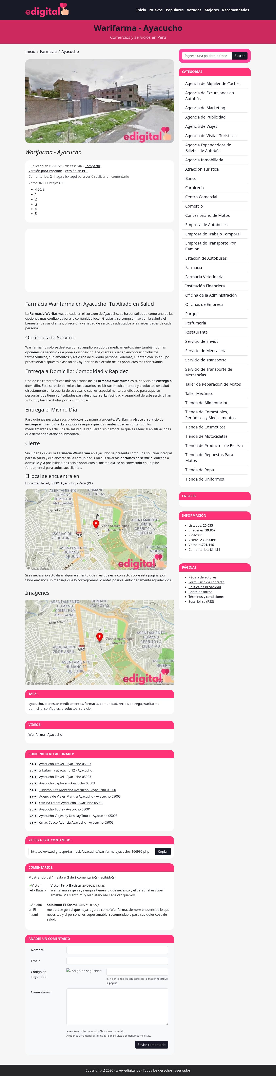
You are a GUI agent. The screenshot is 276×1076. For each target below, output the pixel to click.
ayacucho (35, 703)
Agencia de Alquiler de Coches (212, 83)
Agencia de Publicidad (205, 117)
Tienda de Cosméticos (205, 427)
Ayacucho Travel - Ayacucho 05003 (65, 764)
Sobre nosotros (200, 592)
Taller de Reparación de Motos (213, 384)
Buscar (239, 56)
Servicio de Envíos (201, 341)
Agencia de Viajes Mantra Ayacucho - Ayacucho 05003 (80, 796)
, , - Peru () (59, 483)
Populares (175, 9)
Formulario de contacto (206, 582)
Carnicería (194, 187)
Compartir (92, 166)
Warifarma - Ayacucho (45, 734)
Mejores (212, 9)
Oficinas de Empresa (204, 304)
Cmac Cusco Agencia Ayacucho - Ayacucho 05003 (76, 822)
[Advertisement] (99, 260)
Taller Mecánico (199, 393)
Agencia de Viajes (201, 126)
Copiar (163, 851)
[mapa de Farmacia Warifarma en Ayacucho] (96, 529)
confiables (52, 708)
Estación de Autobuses (206, 258)
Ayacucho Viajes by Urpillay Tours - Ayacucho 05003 (78, 816)
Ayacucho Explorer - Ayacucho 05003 (67, 783)
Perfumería (195, 323)
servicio (85, 708)
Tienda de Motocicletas (206, 436)
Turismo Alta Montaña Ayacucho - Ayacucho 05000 (77, 790)
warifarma (151, 703)
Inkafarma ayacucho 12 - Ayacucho (65, 770)
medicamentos (71, 703)
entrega (136, 703)
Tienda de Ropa (199, 469)
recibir (123, 703)
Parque (192, 313)
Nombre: (37, 950)
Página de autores (202, 577)
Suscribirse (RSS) (201, 601)
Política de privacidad (205, 587)
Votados (194, 9)
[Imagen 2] (107, 679)
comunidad (108, 703)
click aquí (70, 176)
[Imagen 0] (92, 679)
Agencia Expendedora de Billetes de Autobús (208, 147)
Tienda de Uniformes (204, 479)
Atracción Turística (202, 169)
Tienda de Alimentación (207, 402)
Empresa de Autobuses (206, 224)
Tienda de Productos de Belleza (214, 445)
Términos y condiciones (206, 596)
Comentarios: (41, 992)
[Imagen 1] (100, 679)
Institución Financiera (205, 286)
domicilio (35, 708)
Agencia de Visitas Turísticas (210, 135)
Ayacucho (70, 51)
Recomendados (235, 9)
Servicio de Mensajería (205, 350)
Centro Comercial (201, 196)
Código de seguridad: (39, 974)
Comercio (194, 206)
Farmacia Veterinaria (204, 276)
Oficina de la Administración (211, 295)
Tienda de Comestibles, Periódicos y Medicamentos (210, 414)
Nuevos (156, 9)
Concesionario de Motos (207, 215)
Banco (191, 178)
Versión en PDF (76, 171)
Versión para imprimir (45, 171)
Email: (35, 961)
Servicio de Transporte (205, 360)
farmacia (91, 703)
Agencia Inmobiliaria (204, 160)
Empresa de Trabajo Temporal (213, 234)
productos (69, 708)
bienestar (52, 703)
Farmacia (48, 51)
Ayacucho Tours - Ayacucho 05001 (65, 809)
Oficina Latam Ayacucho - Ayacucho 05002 (71, 803)
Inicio (141, 9)
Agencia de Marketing (205, 107)
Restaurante (196, 332)
